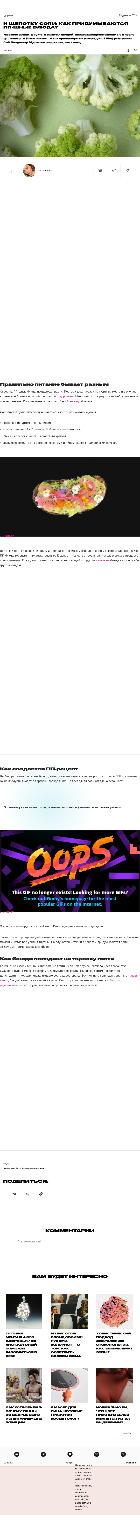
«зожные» (102, 560)
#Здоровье (9, 1168)
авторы (69, 1462)
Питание (7, 50)
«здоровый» (65, 396)
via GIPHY (7, 536)
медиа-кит (131, 1462)
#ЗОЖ (18, 1168)
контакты (7, 1462)
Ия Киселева (45, 170)
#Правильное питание (33, 1168)
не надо (75, 401)
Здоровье (8, 15)
